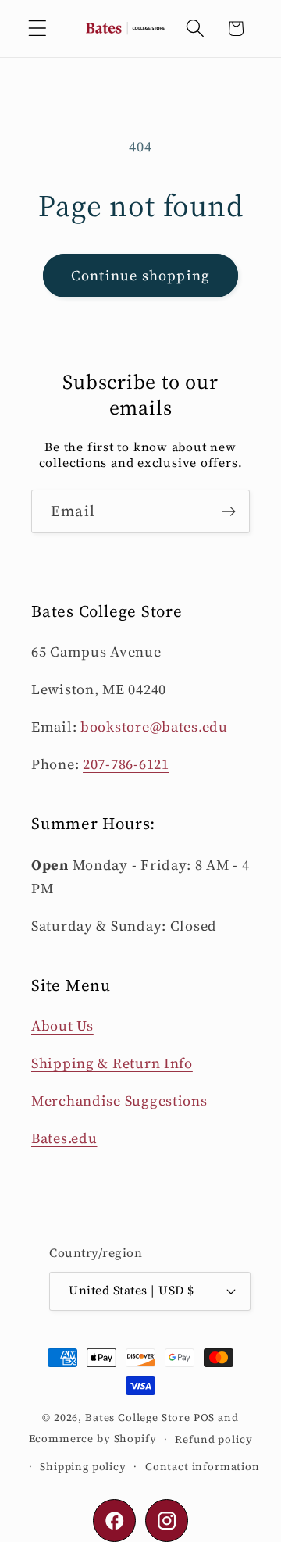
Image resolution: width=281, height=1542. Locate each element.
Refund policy (213, 1439)
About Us (62, 1025)
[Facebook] (114, 1520)
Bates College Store (137, 1417)
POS (204, 1417)
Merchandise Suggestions (119, 1100)
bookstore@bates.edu (154, 726)
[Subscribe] (228, 511)
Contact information (202, 1466)
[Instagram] (166, 1520)
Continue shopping (140, 275)
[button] (38, 28)
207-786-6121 (126, 764)
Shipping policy (83, 1466)
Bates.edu (64, 1138)
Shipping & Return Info (112, 1063)
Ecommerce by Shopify (93, 1438)
